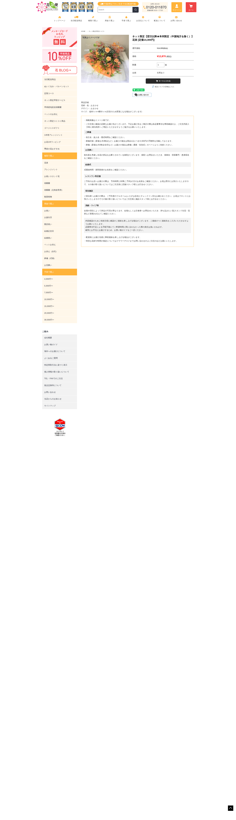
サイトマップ (50, 406)
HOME (83, 31)
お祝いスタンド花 (52, 176)
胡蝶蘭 (47, 183)
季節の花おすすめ (52, 149)
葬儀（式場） (50, 258)
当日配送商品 (76, 21)
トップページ (59, 21)
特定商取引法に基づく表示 (55, 365)
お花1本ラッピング (52, 142)
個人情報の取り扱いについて (56, 372)
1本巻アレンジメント (53, 135)
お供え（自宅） (51, 251)
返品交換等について (52, 385)
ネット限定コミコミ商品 (54, 121)
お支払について (143, 21)
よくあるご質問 (51, 358)
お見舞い (48, 265)
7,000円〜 (48, 292)
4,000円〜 (48, 279)
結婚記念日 (49, 231)
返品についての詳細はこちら (164, 86)
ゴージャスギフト (52, 128)
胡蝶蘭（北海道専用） (53, 190)
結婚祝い (48, 238)
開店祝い (48, 224)
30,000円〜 (49, 320)
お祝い (47, 211)
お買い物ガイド (51, 344)
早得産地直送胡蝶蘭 (52, 107)
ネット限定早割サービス (96, 31)
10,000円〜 (49, 299)
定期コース (49, 93)
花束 (46, 163)
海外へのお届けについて (54, 351)
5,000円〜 (48, 286)
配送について (159, 21)
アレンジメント (51, 169)
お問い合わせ (176, 21)
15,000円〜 (49, 306)
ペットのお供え (51, 114)
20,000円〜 (49, 313)
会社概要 (48, 338)
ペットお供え (50, 244)
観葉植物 (48, 197)
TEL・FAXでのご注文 (53, 378)
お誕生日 (48, 217)
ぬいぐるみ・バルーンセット (56, 86)
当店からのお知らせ (52, 399)
